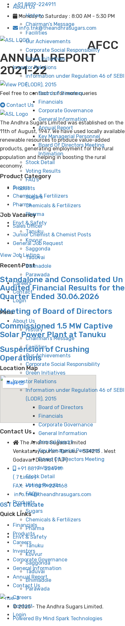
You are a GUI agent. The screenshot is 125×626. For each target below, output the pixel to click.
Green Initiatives (45, 59)
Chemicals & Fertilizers (53, 205)
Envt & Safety (30, 223)
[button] (62, 312)
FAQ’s (32, 180)
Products (24, 188)
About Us (24, 7)
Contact (23, 292)
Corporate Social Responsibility (63, 50)
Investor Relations (34, 67)
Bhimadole (38, 266)
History (34, 15)
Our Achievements (48, 41)
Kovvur (34, 240)
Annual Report (55, 128)
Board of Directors (60, 93)
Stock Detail (40, 162)
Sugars (34, 197)
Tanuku (35, 231)
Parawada (38, 275)
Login (19, 300)
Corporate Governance (65, 110)
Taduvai (35, 257)
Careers (22, 283)
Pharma (35, 214)
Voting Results (43, 171)
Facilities (36, 33)
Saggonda (38, 249)
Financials (50, 102)
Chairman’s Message (50, 24)
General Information (62, 119)
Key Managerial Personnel (69, 136)
